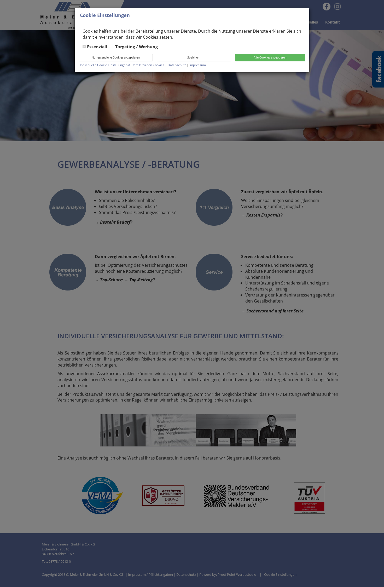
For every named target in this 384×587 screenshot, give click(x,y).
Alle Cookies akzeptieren (270, 57)
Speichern (194, 57)
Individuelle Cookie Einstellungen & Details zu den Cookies (122, 65)
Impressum (197, 65)
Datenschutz (177, 65)
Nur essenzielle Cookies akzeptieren (116, 57)
